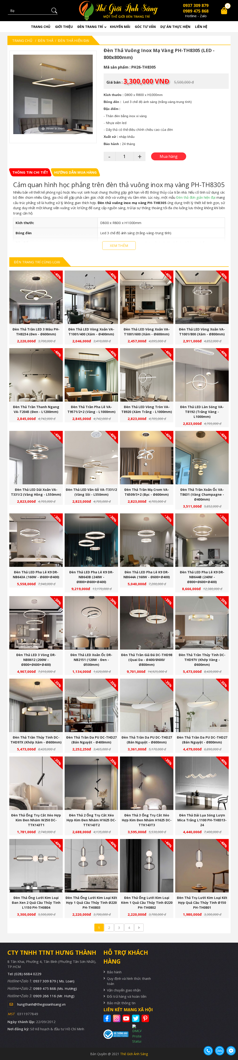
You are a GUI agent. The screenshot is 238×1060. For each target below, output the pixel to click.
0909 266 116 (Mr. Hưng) (53, 996)
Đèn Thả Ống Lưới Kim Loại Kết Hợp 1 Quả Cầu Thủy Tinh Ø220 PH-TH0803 (91, 902)
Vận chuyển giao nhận (124, 990)
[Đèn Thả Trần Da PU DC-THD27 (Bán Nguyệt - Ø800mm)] (202, 705)
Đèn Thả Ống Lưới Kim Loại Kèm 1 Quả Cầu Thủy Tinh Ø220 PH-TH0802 (146, 902)
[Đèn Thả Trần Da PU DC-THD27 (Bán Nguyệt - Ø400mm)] (91, 705)
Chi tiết (34, 300)
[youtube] (126, 1018)
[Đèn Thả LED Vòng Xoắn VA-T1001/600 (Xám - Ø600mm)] (146, 297)
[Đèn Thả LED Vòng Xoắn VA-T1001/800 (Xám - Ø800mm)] (202, 297)
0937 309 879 (195, 5)
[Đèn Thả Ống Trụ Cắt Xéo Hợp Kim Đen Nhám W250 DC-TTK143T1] (36, 783)
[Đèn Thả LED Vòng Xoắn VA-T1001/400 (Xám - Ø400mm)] (91, 297)
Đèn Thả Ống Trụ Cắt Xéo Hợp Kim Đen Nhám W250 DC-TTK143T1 (36, 820)
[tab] (30, 172)
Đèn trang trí (90, 26)
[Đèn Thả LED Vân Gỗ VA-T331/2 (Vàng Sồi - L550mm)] (91, 457)
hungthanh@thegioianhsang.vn (41, 1004)
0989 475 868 (195, 11)
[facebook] (107, 1018)
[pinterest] (146, 1018)
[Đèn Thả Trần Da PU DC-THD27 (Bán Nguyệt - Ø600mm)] (146, 705)
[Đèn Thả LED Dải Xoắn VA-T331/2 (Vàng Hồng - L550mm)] (36, 457)
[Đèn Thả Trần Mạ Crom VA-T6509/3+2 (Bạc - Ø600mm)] (146, 457)
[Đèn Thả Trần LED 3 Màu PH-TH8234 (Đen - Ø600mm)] (36, 297)
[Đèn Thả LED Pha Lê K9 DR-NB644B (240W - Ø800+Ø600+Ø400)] (202, 540)
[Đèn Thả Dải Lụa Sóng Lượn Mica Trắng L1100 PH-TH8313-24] (202, 783)
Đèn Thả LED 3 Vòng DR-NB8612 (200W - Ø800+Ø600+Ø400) (36, 660)
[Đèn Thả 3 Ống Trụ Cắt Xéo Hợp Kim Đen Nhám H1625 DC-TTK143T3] (146, 783)
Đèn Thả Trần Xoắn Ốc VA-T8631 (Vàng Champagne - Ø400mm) (202, 494)
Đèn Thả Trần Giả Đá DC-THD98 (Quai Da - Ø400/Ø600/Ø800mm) (146, 660)
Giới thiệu (64, 26)
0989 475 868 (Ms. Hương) (55, 988)
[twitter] (136, 1018)
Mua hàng (38, 300)
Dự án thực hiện (175, 26)
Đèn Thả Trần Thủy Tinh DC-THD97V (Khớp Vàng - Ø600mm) (202, 660)
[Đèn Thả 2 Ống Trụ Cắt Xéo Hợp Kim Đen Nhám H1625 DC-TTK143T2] (91, 783)
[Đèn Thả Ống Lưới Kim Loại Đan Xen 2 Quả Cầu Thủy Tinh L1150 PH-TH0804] (36, 865)
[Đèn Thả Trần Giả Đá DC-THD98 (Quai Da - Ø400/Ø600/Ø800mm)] (146, 623)
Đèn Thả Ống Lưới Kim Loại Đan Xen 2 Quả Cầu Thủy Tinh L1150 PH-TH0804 (36, 902)
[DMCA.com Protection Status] (135, 1034)
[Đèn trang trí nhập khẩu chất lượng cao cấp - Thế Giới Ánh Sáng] (119, 10)
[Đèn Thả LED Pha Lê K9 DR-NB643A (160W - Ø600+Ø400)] (36, 540)
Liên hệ (201, 26)
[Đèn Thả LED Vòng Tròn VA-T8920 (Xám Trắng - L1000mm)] (146, 375)
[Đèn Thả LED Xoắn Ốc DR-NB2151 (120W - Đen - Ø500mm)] (91, 623)
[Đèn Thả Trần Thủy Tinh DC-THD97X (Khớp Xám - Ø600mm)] (36, 705)
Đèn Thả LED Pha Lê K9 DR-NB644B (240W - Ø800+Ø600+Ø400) (202, 577)
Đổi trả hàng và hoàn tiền (126, 996)
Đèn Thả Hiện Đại (73, 40)
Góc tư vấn (145, 26)
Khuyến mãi (120, 26)
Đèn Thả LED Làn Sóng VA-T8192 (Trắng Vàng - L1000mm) (202, 412)
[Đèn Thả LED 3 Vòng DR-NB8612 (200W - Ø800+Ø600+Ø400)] (36, 623)
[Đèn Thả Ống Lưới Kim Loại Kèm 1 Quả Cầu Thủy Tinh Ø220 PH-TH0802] (146, 865)
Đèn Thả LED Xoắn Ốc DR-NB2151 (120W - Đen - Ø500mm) (91, 660)
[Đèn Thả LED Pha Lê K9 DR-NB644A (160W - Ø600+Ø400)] (146, 540)
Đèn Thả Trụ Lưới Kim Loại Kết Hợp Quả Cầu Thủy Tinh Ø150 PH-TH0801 (202, 902)
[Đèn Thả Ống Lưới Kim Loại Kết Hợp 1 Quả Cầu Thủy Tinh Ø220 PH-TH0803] (91, 865)
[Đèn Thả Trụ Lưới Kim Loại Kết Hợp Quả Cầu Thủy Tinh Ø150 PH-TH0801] (202, 865)
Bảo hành (114, 972)
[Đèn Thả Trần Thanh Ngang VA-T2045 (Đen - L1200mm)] (36, 375)
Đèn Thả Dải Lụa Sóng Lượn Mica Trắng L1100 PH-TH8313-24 (202, 820)
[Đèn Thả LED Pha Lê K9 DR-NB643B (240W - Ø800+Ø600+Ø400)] (91, 540)
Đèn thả (45, 40)
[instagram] (117, 1018)
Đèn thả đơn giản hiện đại (195, 197)
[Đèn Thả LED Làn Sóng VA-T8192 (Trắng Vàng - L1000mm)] (202, 375)
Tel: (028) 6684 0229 (24, 973)
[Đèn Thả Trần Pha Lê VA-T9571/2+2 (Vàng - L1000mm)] (91, 375)
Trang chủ (40, 26)
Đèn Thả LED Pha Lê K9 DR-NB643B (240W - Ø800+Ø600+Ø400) (91, 577)
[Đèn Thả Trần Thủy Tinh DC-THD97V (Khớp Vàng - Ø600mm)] (202, 623)
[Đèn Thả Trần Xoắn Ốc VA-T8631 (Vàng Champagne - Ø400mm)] (202, 457)
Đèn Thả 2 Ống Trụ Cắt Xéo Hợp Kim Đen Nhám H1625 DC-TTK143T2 (91, 820)
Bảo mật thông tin (121, 1003)
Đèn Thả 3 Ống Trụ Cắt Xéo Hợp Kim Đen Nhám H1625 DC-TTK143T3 (147, 820)
